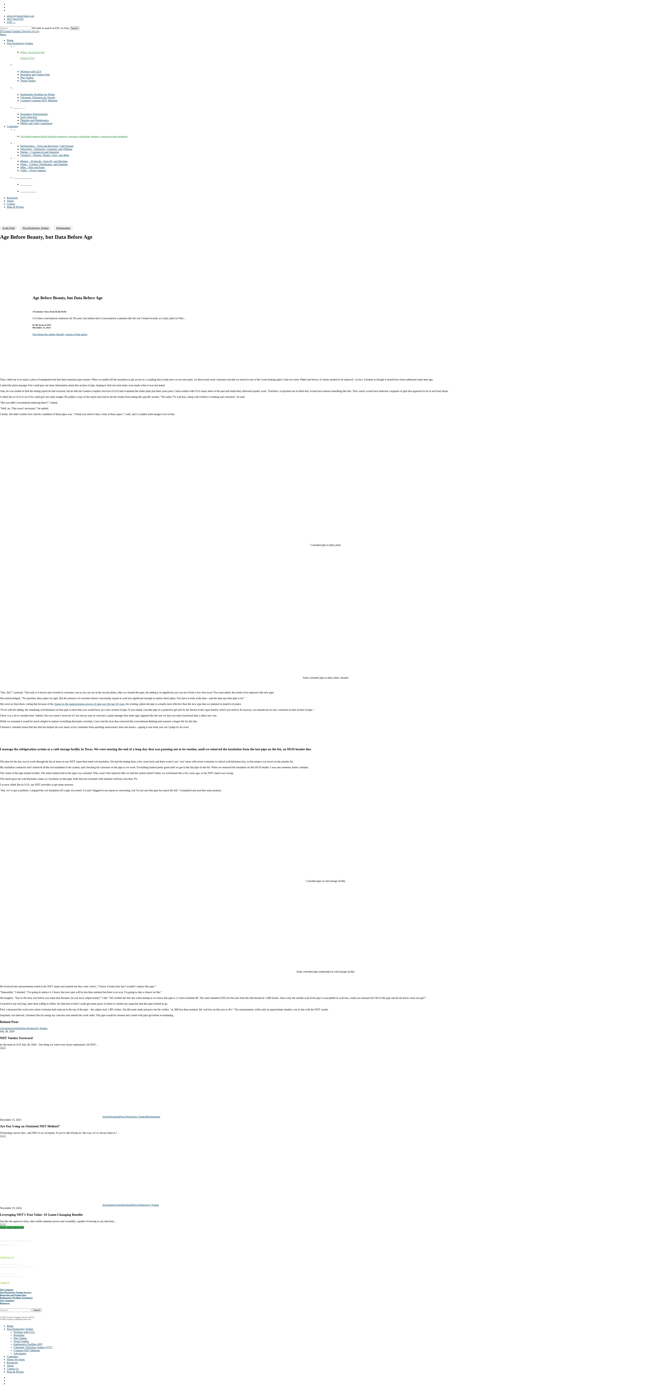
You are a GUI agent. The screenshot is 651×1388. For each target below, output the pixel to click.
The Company (7, 1289)
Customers (12, 1356)
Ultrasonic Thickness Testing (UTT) (33, 1347)
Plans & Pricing (15, 1371)
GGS (3, 1047)
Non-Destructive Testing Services (15, 1292)
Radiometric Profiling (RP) (28, 1344)
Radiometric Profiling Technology (16, 1298)
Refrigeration (63, 228)
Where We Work (16, 1359)
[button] (3, 34)
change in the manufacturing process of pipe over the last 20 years (89, 704)
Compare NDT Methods (27, 1350)
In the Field (9, 228)
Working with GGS (24, 1332)
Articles (17, 1028)
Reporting (19, 1335)
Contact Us (13, 1368)
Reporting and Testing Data (13, 1295)
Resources (5, 1303)
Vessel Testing (21, 1341)
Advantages (6, 1028)
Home (10, 1326)
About (10, 1365)
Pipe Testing (20, 1338)
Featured (115, 1116)
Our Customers (7, 1300)
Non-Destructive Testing (35, 228)
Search (74, 28)
